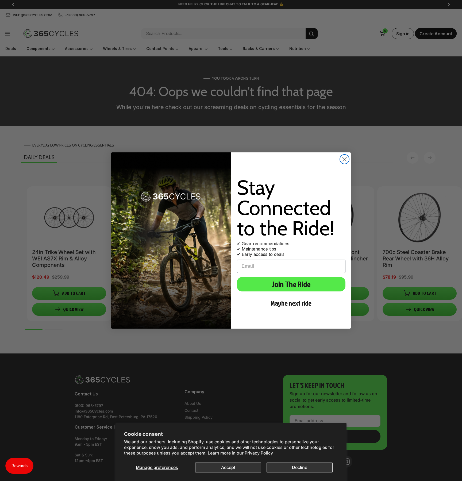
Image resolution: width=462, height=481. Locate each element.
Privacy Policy (259, 453)
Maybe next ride (291, 303)
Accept (228, 467)
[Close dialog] (344, 159)
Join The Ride (291, 284)
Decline (299, 467)
